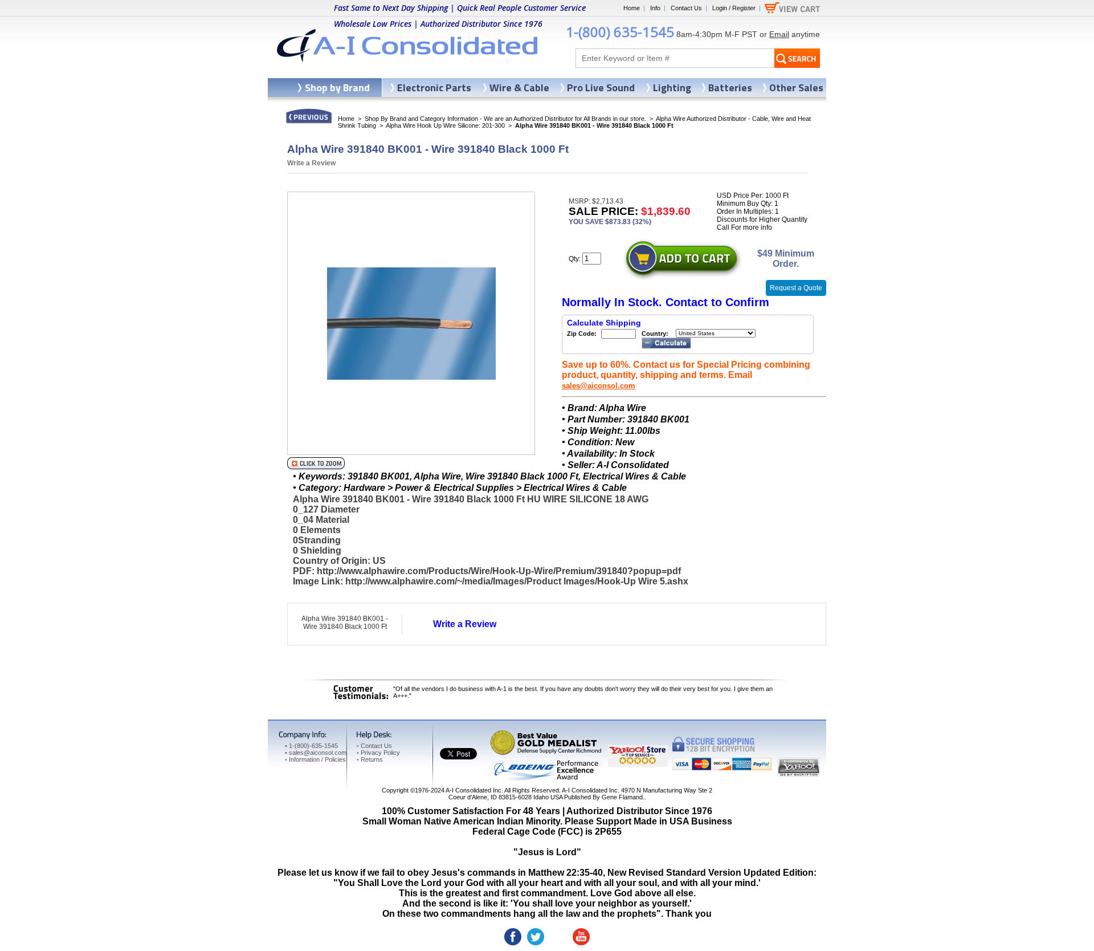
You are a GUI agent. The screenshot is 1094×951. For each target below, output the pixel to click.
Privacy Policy (378, 752)
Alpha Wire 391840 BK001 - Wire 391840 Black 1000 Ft (344, 623)
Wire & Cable (519, 87)
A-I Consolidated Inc (473, 790)
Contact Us (686, 8)
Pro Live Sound (601, 87)
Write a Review (311, 163)
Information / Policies (315, 759)
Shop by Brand (337, 87)
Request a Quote (796, 288)
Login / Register (734, 8)
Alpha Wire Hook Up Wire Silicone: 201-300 (445, 125)
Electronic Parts (434, 87)
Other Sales (796, 87)
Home (631, 8)
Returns (370, 759)
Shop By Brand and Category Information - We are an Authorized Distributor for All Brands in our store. (505, 118)
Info (655, 8)
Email (779, 34)
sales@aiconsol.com (598, 385)
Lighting (672, 87)
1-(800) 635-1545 (620, 31)
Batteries (730, 87)
